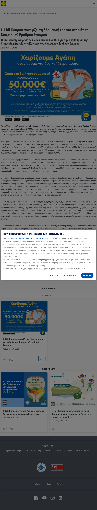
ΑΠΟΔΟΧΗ (87, 275)
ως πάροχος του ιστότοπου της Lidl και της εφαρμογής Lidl (31, 238)
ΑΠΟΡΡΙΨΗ (54, 275)
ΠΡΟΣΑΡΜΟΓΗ (70, 275)
